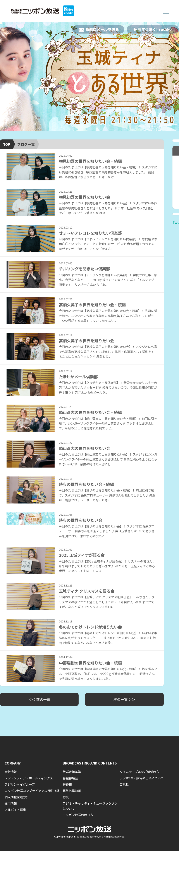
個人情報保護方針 (17, 797)
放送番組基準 (72, 772)
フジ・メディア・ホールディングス (29, 778)
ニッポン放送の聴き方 (78, 815)
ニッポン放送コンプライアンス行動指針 (32, 790)
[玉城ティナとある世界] (89, 76)
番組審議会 (70, 778)
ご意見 (124, 784)
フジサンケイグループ (20, 784)
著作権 (67, 784)
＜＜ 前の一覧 (39, 699)
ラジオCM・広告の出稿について (142, 778)
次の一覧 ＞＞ (124, 699)
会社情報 (11, 772)
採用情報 (11, 803)
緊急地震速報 (72, 790)
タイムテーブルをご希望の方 (139, 772)
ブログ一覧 (26, 144)
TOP (6, 144)
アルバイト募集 (15, 809)
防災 (66, 797)
